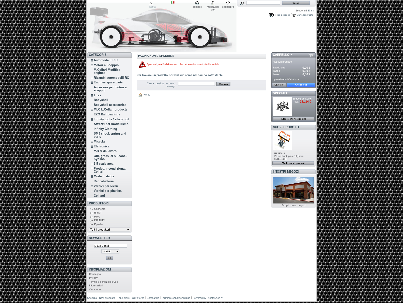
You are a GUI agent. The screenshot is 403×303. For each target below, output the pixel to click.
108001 (297, 98)
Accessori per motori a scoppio (110, 89)
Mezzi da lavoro (105, 151)
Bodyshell (101, 100)
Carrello (281, 55)
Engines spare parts (108, 82)
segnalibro (228, 6)
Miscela (99, 141)
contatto (197, 6)
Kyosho (98, 224)
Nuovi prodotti (286, 127)
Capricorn (99, 208)
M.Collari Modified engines (107, 71)
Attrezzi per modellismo (111, 124)
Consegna (95, 274)
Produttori (99, 203)
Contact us (153, 297)
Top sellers (123, 297)
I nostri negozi (286, 171)
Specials (92, 297)
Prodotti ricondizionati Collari (110, 170)
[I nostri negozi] (293, 202)
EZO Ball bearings (107, 114)
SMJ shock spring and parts (110, 135)
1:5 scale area (103, 163)
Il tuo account (282, 15)
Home (146, 94)
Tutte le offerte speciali (293, 119)
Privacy (93, 277)
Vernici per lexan (106, 186)
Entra (311, 10)
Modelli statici (104, 176)
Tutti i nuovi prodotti (293, 163)
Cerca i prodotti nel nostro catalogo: (161, 85)
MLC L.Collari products (110, 109)
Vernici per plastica (108, 190)
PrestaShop (213, 297)
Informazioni (100, 269)
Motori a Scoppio (106, 65)
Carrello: (301, 15)
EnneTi (98, 212)
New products (107, 297)
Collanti (99, 195)
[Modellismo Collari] (118, 26)
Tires (97, 95)
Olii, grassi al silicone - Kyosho (110, 157)
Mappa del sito (213, 7)
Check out (301, 84)
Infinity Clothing (105, 129)
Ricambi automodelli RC (111, 77)
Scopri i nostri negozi (293, 205)
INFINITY (99, 220)
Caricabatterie (104, 181)
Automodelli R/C (106, 60)
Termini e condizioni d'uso (103, 281)
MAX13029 (279, 153)
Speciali (280, 93)
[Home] (141, 94)
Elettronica (101, 146)
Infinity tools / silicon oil (111, 119)
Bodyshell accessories (110, 105)
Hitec (97, 216)
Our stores (95, 289)
